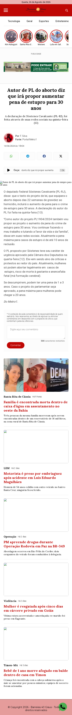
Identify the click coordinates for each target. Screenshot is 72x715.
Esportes (44, 21)
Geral (29, 21)
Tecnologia (14, 21)
